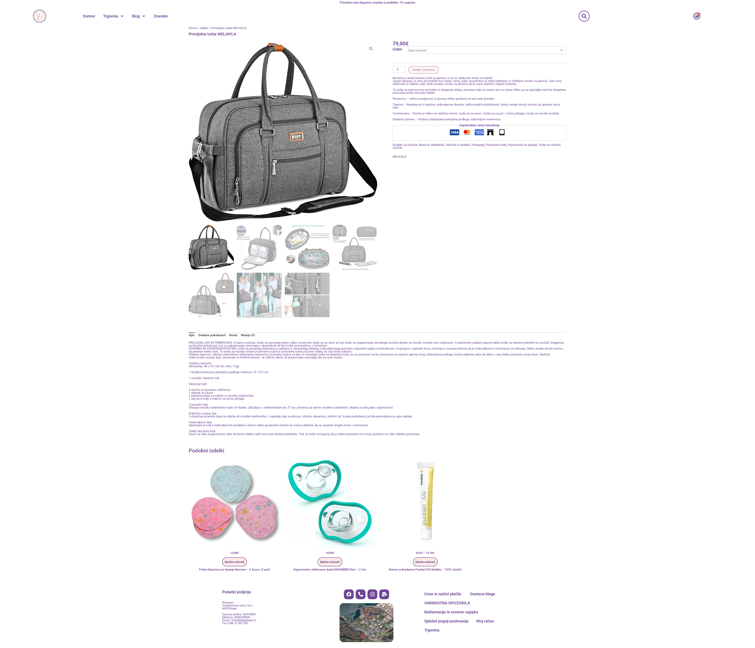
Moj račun (485, 621)
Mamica (424, 145)
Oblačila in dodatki (458, 145)
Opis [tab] (192, 335)
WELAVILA (400, 156)
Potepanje (478, 145)
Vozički (397, 148)
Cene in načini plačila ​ (443, 594)
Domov (89, 16)
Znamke (161, 16)
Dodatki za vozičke (405, 145)
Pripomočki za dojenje (522, 145)
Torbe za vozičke (550, 145)
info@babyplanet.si (243, 620)
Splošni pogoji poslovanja (446, 621)
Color (397, 49)
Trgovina (110, 16)
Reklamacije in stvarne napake (451, 612)
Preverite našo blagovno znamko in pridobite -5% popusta (377, 2)
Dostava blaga (482, 594)
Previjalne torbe (496, 145)
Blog (136, 16)
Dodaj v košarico (424, 70)
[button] (584, 16)
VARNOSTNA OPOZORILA (447, 603)
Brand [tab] (233, 335)
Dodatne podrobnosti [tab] (212, 335)
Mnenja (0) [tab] (248, 335)
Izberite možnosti (234, 562)
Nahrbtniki (437, 145)
